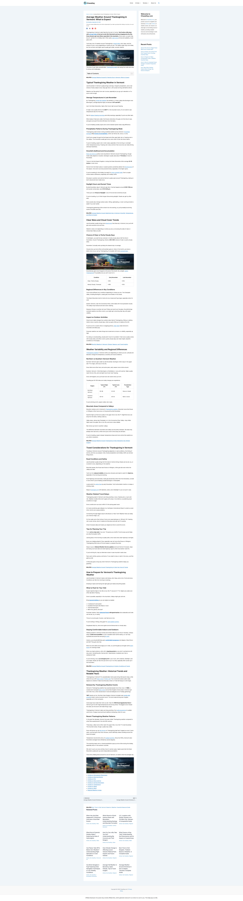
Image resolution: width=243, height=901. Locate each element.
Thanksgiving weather (92, 352)
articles (147, 23)
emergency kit (95, 489)
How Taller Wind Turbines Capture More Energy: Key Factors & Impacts (147, 69)
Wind (98, 823)
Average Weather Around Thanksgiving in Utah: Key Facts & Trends (110, 567)
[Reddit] (95, 28)
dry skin (107, 636)
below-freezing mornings (97, 115)
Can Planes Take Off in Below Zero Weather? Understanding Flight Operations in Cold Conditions (93, 851)
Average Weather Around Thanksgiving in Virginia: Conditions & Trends (111, 666)
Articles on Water (92, 786)
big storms (102, 730)
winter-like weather (101, 100)
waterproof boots (104, 612)
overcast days (124, 251)
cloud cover (109, 223)
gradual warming (109, 738)
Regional (131, 823)
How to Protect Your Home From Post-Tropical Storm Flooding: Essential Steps (149, 53)
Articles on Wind (92, 788)
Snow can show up (91, 154)
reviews (153, 23)
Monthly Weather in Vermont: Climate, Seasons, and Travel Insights (110, 344)
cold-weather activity (113, 621)
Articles (87, 823)
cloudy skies (116, 43)
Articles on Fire (92, 779)
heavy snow (100, 679)
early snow (115, 38)
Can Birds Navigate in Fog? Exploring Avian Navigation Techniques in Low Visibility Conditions (93, 868)
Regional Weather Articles (94, 790)
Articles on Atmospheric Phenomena (97, 775)
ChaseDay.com (150, 19)
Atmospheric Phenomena (91, 876)
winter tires (98, 484)
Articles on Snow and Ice (94, 781)
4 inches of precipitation (100, 133)
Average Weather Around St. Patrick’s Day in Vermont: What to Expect (110, 77)
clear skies (116, 325)
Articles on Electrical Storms (95, 777)
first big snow (128, 167)
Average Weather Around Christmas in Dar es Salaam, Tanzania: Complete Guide (125, 868)
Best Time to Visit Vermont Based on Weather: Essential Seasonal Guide (111, 807)
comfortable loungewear (112, 640)
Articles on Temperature (94, 784)
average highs (93, 34)
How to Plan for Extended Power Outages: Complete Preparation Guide (149, 64)
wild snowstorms (121, 710)
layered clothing (94, 600)
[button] (140, 3)
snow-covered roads (116, 172)
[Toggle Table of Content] (131, 74)
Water (98, 840)
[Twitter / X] (89, 28)
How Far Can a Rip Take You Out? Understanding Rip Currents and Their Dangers (110, 836)
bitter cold (108, 679)
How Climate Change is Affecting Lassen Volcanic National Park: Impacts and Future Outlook (110, 851)
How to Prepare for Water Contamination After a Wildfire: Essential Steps (148, 58)
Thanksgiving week (112, 67)
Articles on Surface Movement (96, 782)
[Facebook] (87, 28)
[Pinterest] (92, 28)
